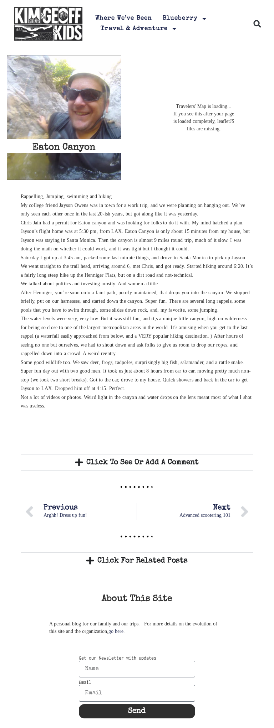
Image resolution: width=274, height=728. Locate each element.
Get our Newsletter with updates (117, 658)
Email (85, 682)
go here (115, 631)
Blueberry (180, 18)
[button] (257, 24)
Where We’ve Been (123, 18)
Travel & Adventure (134, 29)
